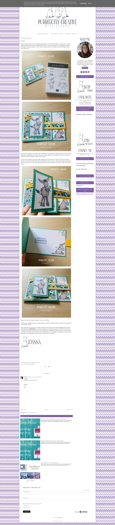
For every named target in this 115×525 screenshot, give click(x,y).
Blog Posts (26, 507)
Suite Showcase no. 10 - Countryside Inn (49, 462)
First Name (25, 498)
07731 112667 (87, 154)
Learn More (83, 3)
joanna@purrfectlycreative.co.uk (86, 153)
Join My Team (57, 33)
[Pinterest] (84, 72)
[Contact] (89, 72)
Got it (89, 3)
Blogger (25, 377)
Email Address (26, 491)
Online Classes (71, 33)
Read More (85, 68)
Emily (25, 385)
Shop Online (43, 33)
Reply (25, 387)
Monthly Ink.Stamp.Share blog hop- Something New (52, 440)
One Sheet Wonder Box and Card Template (84, 164)
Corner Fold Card (81, 169)
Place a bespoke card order (84, 194)
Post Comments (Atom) (31, 412)
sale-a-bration (31, 364)
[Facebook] (81, 72)
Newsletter (26, 505)
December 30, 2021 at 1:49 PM (34, 377)
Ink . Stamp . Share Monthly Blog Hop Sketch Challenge (53, 419)
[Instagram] (86, 72)
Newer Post (70, 409)
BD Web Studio (60, 521)
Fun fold (26, 364)
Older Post (23, 409)
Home (46, 410)
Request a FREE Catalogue (84, 114)
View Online (81, 104)
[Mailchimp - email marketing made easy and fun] (81, 512)
